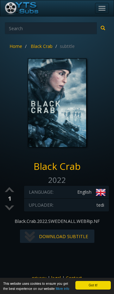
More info (62, 288)
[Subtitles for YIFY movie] (28, 8)
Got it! (93, 285)
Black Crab (42, 46)
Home (16, 46)
